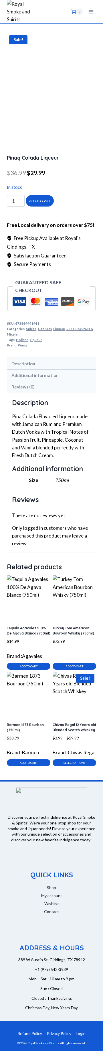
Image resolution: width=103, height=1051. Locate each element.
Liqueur (59, 329)
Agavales (32, 656)
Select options (74, 762)
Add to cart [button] (28, 666)
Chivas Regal (82, 752)
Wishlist (51, 903)
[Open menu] (91, 11)
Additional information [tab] (35, 375)
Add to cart (39, 201)
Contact (51, 911)
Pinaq (22, 345)
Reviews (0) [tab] (23, 386)
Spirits (31, 329)
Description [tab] (23, 363)
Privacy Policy (59, 1033)
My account (51, 895)
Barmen (30, 752)
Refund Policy (29, 1033)
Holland (22, 340)
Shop (51, 887)
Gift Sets (45, 329)
